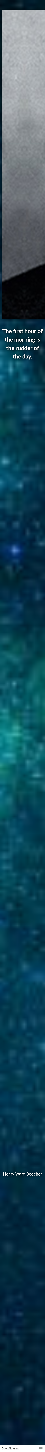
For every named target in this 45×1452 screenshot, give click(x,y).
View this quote (21, 1355)
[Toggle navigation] (41, 1448)
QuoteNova (10, 1448)
